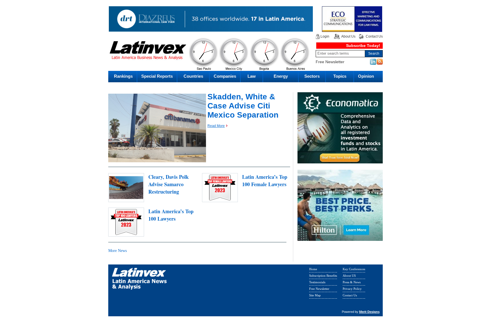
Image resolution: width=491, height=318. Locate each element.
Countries (193, 76)
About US (349, 275)
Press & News (352, 282)
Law (251, 76)
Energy (281, 76)
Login (325, 36)
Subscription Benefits (323, 275)
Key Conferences (354, 269)
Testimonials (317, 282)
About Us (348, 36)
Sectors (312, 76)
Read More (216, 126)
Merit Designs (369, 311)
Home (313, 269)
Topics (339, 76)
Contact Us (374, 36)
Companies (225, 76)
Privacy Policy (352, 288)
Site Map (315, 295)
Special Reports (157, 76)
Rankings (123, 76)
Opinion (366, 76)
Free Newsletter (330, 62)
